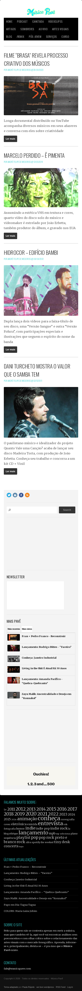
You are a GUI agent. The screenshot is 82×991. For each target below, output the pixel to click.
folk (65, 824)
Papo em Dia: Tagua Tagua (20, 904)
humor (20, 828)
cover (7, 824)
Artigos (11, 29)
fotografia (10, 828)
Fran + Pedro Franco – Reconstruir (25, 866)
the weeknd (47, 842)
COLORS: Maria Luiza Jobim (20, 910)
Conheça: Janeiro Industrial (20, 879)
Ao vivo (43, 29)
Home (9, 21)
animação (27, 818)
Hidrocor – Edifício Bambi (31, 252)
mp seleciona (63, 833)
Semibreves (27, 29)
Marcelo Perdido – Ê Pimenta (34, 155)
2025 (7, 819)
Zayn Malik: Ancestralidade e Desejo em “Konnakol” (35, 898)
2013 (31, 809)
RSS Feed (60, 987)
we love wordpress (45, 987)
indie (30, 828)
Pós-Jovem (35, 37)
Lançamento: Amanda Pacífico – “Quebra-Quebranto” (36, 892)
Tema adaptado (11, 987)
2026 (14, 819)
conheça (49, 818)
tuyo (21, 846)
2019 (19, 814)
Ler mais (10, 138)
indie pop (43, 828)
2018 (9, 814)
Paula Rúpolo (28, 987)
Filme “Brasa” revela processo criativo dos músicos (36, 59)
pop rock (46, 837)
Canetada (38, 21)
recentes (14, 629)
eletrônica (19, 824)
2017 (72, 809)
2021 (42, 814)
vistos (27, 629)
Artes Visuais (60, 29)
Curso (65, 37)
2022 (53, 814)
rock (21, 842)
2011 (11, 809)
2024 (71, 814)
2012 (21, 809)
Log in (70, 987)
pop (34, 837)
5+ (5, 809)
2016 (62, 809)
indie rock (59, 828)
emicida (32, 824)
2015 (51, 809)
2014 (41, 809)
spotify (36, 842)
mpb (52, 833)
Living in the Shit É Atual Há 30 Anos (26, 885)
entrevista (50, 823)
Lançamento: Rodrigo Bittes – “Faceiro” (28, 872)
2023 (63, 814)
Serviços (51, 37)
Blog (9, 37)
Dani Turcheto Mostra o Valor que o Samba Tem (37, 370)
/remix (20, 37)
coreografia (67, 819)
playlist (23, 837)
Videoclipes (55, 21)
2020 (31, 814)
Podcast (22, 21)
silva (28, 842)
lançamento (33, 833)
